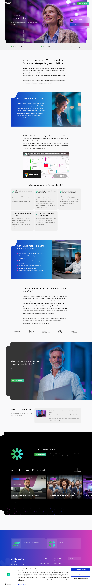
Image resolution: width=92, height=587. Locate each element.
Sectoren (38, 3)
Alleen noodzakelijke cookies (81, 578)
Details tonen (21, 584)
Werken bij (57, 3)
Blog (50, 470)
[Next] (79, 470)
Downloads (58, 470)
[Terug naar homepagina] (7, 3)
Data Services (43, 560)
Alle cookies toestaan (81, 569)
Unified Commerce (58, 563)
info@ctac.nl (71, 564)
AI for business (57, 558)
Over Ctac (50, 3)
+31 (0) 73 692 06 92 (72, 562)
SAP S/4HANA (43, 558)
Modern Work (57, 560)
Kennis (44, 3)
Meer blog (13, 502)
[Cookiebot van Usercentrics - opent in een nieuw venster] (9, 584)
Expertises (32, 3)
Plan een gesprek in (17, 380)
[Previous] (76, 470)
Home (4, 7)
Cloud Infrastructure (44, 563)
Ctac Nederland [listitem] (73, 558)
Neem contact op (83, 3)
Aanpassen (80, 573)
